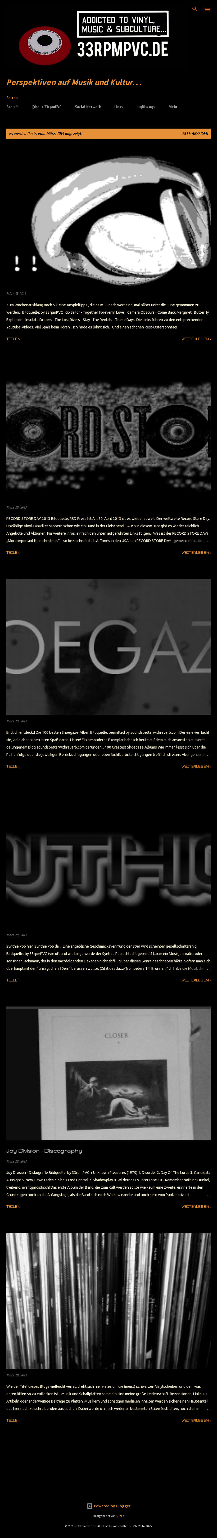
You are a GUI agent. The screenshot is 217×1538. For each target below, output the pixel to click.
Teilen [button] (13, 339)
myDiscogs (146, 107)
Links (118, 107)
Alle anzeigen (195, 133)
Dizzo (120, 1516)
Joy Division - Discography (44, 1150)
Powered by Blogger (111, 1505)
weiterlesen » (196, 339)
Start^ (12, 107)
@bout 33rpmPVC (46, 107)
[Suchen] (195, 9)
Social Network (88, 107)
